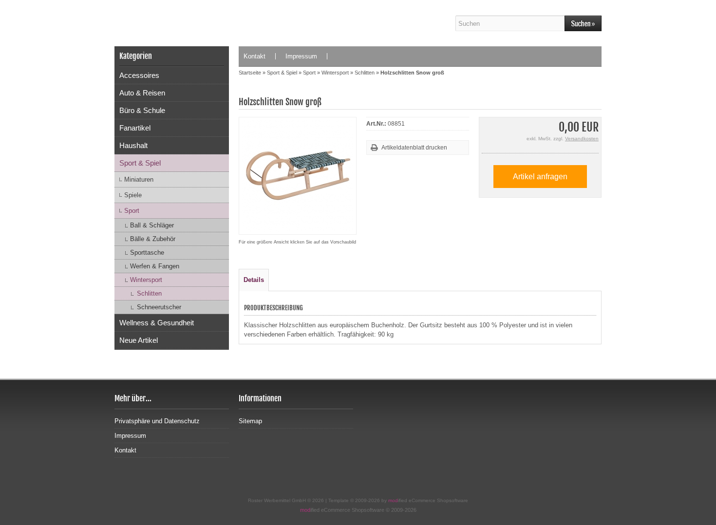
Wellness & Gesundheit (156, 323)
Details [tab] (254, 279)
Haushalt (133, 145)
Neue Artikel (138, 340)
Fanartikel (135, 128)
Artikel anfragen (540, 176)
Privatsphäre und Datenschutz (157, 421)
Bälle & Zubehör (152, 239)
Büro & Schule (142, 110)
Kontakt (254, 56)
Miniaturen (138, 179)
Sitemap (250, 421)
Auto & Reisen (142, 93)
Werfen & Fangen (154, 266)
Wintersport (146, 279)
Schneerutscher (159, 307)
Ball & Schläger (152, 225)
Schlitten (149, 293)
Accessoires (139, 75)
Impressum (301, 56)
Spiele (133, 195)
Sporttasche (147, 252)
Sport (131, 210)
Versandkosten (582, 138)
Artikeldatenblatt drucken (414, 147)
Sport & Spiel (140, 163)
